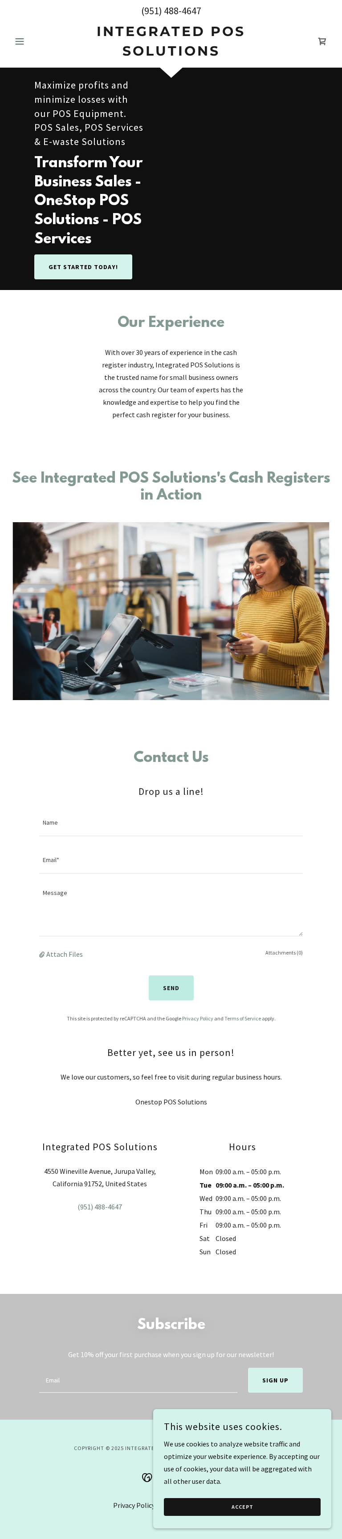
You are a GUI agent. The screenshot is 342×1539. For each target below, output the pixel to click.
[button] (35, 41)
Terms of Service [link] (242, 1018)
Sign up (275, 1380)
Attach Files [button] (64, 954)
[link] (171, 52)
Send (171, 988)
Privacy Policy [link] (197, 1018)
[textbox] (171, 823)
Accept (242, 1507)
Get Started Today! (83, 267)
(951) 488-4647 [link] (171, 10)
